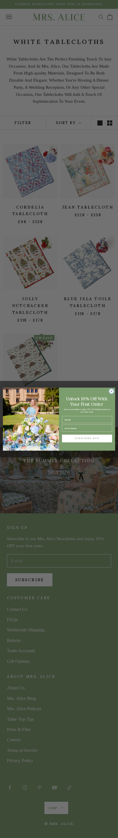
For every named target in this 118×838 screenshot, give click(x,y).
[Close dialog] (111, 391)
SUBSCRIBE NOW (87, 438)
